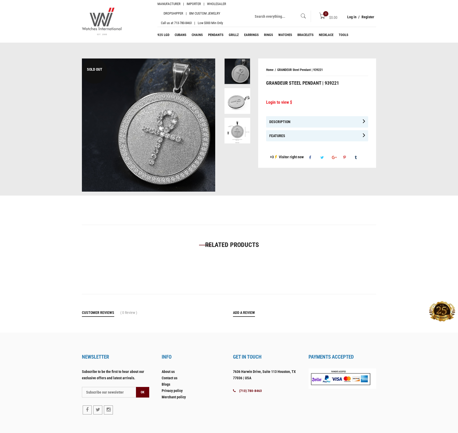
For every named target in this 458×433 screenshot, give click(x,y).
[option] (237, 73)
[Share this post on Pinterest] (348, 157)
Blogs (166, 384)
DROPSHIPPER (173, 13)
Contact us (169, 378)
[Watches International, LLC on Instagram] (108, 409)
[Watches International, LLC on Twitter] (97, 409)
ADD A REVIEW (244, 312)
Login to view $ (279, 102)
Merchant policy (174, 397)
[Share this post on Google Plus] (337, 157)
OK (142, 392)
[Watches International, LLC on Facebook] (87, 409)
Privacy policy (172, 391)
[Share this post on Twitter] (325, 157)
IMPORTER (194, 4)
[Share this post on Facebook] (314, 157)
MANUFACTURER (168, 4)
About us (168, 371)
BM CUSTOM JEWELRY (204, 13)
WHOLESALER (216, 4)
